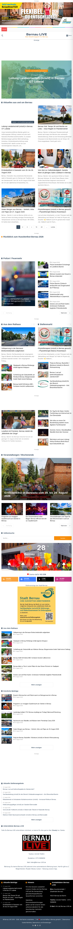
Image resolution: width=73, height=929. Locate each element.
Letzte (53, 227)
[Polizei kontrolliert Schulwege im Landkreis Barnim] (43, 264)
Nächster (64, 313)
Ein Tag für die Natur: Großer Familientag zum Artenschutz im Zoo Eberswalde (60, 413)
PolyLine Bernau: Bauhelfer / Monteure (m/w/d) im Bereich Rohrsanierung (59, 365)
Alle (52, 258)
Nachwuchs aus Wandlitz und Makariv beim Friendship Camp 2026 (34, 720)
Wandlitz (48, 403)
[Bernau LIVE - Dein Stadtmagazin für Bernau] (36, 35)
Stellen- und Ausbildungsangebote (36, 71)
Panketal (60, 403)
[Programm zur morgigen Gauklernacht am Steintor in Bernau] (12, 509)
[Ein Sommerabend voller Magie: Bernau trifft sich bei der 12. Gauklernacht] (36, 509)
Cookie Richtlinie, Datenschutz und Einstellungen (36, 922)
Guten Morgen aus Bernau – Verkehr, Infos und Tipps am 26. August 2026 (36, 729)
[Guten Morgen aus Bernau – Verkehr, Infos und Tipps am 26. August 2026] (6, 731)
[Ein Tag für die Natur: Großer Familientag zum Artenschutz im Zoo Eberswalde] (43, 413)
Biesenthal (8, 409)
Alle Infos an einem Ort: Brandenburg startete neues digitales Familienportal (59, 423)
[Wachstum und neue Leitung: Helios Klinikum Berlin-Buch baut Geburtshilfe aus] (43, 442)
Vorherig (9, 313)
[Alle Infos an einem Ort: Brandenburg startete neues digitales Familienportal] (43, 423)
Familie (6, 403)
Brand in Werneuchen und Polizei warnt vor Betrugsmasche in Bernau (35, 695)
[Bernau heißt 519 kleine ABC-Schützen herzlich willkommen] (6, 386)
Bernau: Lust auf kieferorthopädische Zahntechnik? (56, 375)
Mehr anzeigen (36, 685)
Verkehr (37, 403)
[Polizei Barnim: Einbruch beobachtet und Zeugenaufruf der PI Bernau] (43, 283)
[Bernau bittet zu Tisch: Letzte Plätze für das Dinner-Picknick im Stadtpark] (6, 668)
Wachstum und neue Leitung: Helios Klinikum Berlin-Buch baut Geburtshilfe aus (59, 441)
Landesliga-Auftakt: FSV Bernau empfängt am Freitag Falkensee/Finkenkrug (37, 712)
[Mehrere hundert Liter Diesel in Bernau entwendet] (43, 274)
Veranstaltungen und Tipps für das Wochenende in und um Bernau (60, 519)
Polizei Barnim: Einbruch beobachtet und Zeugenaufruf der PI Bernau (60, 286)
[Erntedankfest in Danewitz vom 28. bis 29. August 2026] (37, 479)
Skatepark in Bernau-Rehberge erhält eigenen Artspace (30, 641)
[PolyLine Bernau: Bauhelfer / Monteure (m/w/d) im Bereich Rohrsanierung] (43, 365)
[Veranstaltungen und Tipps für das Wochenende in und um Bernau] (60, 509)
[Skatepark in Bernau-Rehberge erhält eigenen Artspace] (6, 367)
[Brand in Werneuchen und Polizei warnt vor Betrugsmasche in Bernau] (18, 283)
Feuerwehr (57, 258)
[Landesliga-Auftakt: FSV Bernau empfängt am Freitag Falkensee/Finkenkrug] (6, 714)
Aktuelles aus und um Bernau (17, 102)
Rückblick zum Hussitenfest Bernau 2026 (23, 237)
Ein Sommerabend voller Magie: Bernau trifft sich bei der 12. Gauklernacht (36, 519)
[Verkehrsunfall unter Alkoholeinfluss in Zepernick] (43, 294)
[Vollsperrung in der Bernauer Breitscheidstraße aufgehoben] (6, 635)
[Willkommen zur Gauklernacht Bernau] (36, 50)
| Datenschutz (65, 919)
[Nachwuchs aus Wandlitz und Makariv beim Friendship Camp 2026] (6, 723)
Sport (17, 403)
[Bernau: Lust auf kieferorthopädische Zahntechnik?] (43, 374)
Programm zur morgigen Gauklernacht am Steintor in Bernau (11, 519)
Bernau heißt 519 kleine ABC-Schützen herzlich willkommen (31, 658)
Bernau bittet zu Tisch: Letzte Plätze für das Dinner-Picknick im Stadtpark (36, 666)
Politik (27, 403)
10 (36, 227)
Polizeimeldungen (66, 258)
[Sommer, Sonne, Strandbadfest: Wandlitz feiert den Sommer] (43, 432)
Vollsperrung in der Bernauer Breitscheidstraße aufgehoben (31, 632)
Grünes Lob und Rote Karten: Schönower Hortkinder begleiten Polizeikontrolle (59, 306)
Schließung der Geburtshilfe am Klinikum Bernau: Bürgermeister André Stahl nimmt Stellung (24, 377)
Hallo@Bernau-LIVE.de (38, 862)
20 (41, 227)
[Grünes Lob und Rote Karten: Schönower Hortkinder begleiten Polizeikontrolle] (43, 304)
